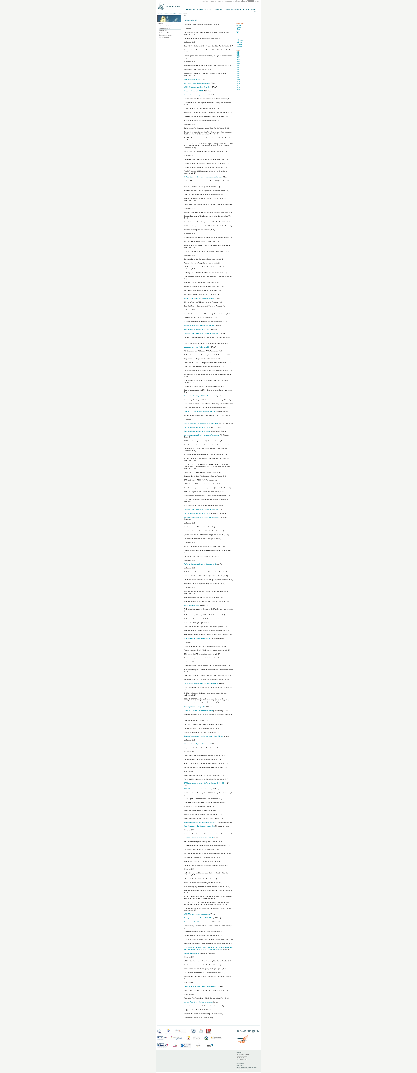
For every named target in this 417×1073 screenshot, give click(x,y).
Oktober (239, 43)
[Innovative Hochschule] (210, 1045)
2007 (238, 85)
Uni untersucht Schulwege (192, 79)
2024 (238, 52)
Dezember (240, 46)
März (238, 29)
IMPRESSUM (240, 1063)
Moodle (239, 1)
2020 (238, 60)
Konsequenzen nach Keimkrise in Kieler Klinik (198, 918)
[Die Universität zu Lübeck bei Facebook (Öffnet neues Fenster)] (238, 1032)
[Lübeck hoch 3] (174, 1045)
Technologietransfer (233, 9)
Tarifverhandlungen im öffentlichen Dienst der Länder (200, 564)
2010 (238, 79)
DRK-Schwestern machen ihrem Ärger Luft (197, 789)
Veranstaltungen (163, 30)
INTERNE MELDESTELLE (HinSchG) (247, 1067)
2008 (238, 83)
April (238, 31)
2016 (238, 68)
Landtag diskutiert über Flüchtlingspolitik (196, 347)
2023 (238, 54)
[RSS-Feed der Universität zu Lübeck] (257, 1032)
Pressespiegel (173, 13)
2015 (180, 13)
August (239, 39)
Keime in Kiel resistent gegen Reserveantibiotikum (200, 411)
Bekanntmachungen (164, 28)
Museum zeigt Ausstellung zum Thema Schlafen (199, 298)
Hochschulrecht (227, 1)
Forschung (219, 9)
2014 (238, 71)
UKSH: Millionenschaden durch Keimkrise (197, 87)
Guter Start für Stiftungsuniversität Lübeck (197, 329)
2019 (238, 62)
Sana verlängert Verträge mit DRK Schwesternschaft (200, 396)
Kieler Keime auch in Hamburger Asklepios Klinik (199, 826)
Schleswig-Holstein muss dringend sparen (197, 638)
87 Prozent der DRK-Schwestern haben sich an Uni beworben (203, 177)
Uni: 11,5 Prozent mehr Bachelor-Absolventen (198, 1002)
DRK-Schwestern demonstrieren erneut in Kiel (198, 838)
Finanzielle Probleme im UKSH (193, 91)
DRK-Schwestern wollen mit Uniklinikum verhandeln (200, 822)
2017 (238, 66)
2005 (238, 89)
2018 (238, 64)
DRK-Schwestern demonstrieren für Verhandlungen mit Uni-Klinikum (205, 783)
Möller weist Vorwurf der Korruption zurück (197, 83)
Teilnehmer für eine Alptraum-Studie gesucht (198, 744)
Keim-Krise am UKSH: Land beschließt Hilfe (198, 922)
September (240, 41)
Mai (238, 33)
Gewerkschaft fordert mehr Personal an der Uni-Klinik (200, 986)
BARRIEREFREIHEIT (242, 1069)
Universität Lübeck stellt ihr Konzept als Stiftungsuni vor (201, 333)
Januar (239, 25)
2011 (238, 77)
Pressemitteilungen (164, 37)
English (258, 1)
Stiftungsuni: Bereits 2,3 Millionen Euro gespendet (199, 325)
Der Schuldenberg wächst (192, 605)
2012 (238, 75)
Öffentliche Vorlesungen (165, 35)
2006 (238, 87)
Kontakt (202, 1)
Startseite (159, 13)
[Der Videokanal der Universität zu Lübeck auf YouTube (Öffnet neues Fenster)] (242, 1032)
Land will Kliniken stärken (192, 953)
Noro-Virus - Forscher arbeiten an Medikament (198, 711)
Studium (200, 9)
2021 (238, 58)
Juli (238, 37)
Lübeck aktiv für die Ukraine (166, 26)
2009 (238, 81)
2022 (238, 56)
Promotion (209, 9)
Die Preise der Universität (165, 32)
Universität (190, 9)
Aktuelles (254, 9)
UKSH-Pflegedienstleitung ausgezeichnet (197, 914)
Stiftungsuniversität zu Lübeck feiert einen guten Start (201, 423)
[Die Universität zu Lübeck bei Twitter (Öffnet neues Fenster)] (248, 1032)
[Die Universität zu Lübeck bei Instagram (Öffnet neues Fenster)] (253, 1032)
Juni (238, 35)
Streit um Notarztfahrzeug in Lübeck (195, 95)
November (240, 45)
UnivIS (245, 1)
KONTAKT (239, 1052)
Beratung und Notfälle (213, 1)
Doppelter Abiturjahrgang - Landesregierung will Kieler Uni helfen (204, 736)
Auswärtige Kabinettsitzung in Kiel (194, 707)
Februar (239, 27)
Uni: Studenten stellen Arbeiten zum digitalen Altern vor (201, 683)
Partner (246, 9)
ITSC (234, 1)
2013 (238, 73)
